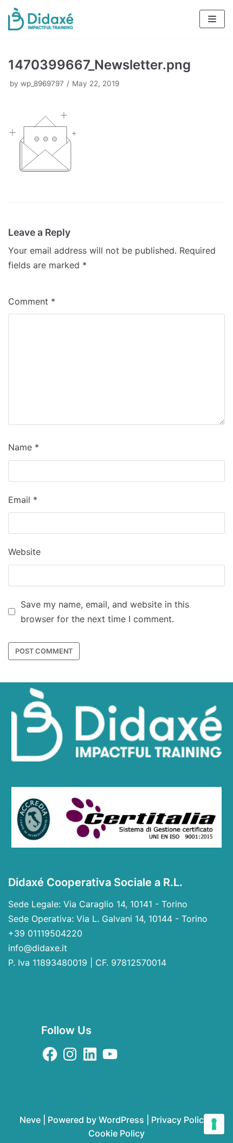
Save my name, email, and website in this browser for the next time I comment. (105, 611)
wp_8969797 (42, 83)
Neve (30, 1119)
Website (24, 551)
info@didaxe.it (37, 947)
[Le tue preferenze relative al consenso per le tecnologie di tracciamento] (214, 1124)
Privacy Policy (180, 1119)
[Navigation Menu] (212, 19)
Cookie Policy (116, 1133)
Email (22, 499)
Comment (31, 301)
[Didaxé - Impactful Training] (40, 19)
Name (23, 447)
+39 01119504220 (45, 933)
